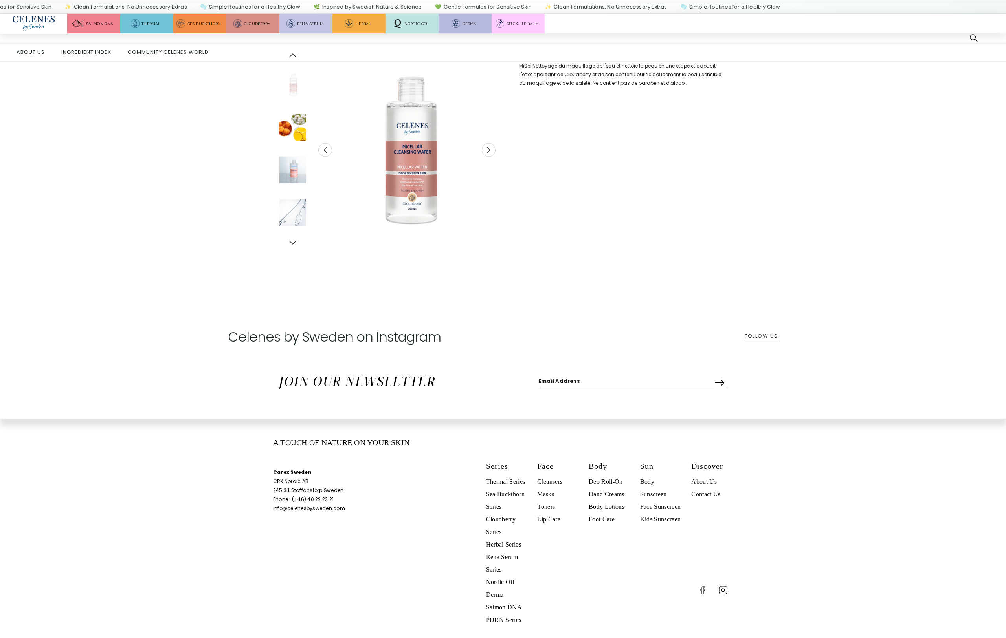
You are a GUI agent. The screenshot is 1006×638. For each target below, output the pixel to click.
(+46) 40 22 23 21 (313, 499)
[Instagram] (723, 590)
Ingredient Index (86, 52)
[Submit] (720, 381)
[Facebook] (702, 590)
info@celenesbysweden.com (309, 508)
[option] (407, 150)
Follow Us (761, 336)
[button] (325, 150)
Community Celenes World (168, 52)
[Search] (973, 38)
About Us (31, 52)
